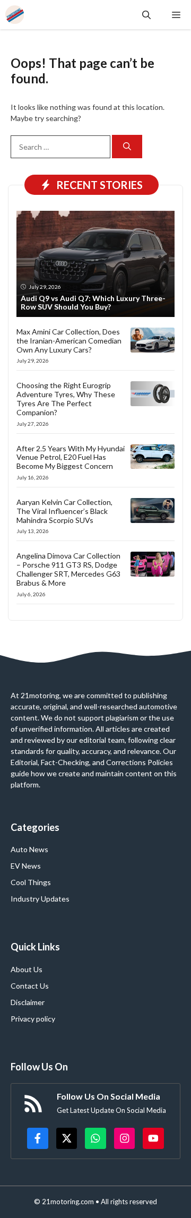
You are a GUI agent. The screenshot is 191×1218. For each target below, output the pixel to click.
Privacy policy (33, 1018)
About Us (26, 969)
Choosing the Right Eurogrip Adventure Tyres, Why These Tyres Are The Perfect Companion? (65, 398)
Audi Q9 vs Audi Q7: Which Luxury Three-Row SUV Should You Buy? (93, 303)
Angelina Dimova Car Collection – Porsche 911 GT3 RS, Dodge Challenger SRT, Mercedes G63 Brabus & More (68, 569)
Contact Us (30, 985)
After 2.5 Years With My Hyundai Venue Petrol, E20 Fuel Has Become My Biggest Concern (70, 457)
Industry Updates (40, 898)
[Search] (127, 147)
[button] (146, 14)
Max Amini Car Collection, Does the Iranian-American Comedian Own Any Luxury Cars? (68, 340)
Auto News (29, 849)
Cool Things (31, 882)
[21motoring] (14, 14)
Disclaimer (28, 1002)
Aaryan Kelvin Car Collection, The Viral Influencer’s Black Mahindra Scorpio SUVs (64, 511)
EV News (26, 865)
